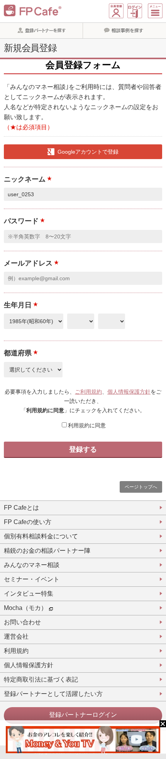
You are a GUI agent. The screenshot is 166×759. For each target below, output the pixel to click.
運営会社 (16, 636)
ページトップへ (141, 487)
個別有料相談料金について (41, 536)
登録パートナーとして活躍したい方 (53, 693)
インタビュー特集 (28, 593)
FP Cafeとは (21, 507)
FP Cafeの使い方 (27, 522)
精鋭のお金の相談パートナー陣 (47, 550)
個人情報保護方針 (129, 392)
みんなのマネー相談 (31, 565)
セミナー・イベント (31, 579)
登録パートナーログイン (83, 714)
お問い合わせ (22, 622)
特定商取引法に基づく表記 (41, 679)
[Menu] (155, 10)
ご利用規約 (88, 392)
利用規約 (16, 651)
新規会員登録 (116, 11)
